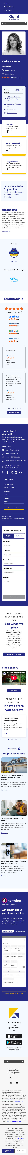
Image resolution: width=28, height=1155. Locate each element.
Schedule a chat (12, 113)
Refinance (19, 536)
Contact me (14, 597)
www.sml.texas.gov (19, 1101)
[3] (19, 739)
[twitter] (12, 473)
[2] (16, 739)
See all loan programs (14, 654)
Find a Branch (9, 7)
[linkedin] (3, 473)
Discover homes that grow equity (14, 993)
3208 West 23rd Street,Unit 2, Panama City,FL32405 (13, 98)
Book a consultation (14, 508)
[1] (16, 261)
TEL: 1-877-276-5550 (7, 1100)
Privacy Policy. (20, 1138)
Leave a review (14, 412)
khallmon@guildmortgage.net (14, 105)
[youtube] (20, 473)
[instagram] (16, 473)
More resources (12, 749)
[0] (12, 261)
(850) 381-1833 (11, 109)
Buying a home (8, 536)
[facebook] (7, 473)
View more (14, 691)
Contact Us (9, 10)
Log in (7, 3)
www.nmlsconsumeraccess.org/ (13, 1121)
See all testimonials (13, 408)
